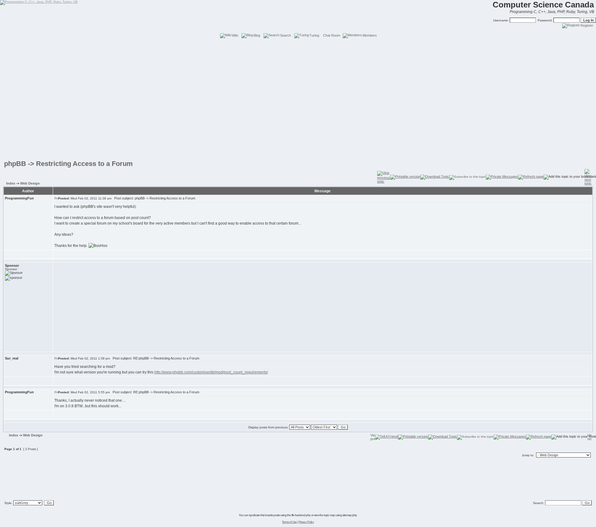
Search (285, 35)
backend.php (302, 515)
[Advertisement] (298, 53)
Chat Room (331, 35)
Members (370, 35)
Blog (257, 35)
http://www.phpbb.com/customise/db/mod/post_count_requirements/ (211, 372)
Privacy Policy (306, 522)
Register (586, 25)
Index (10, 183)
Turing (314, 35)
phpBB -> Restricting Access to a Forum (68, 163)
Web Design (30, 183)
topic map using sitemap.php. (340, 515)
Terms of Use (289, 522)
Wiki (235, 35)
